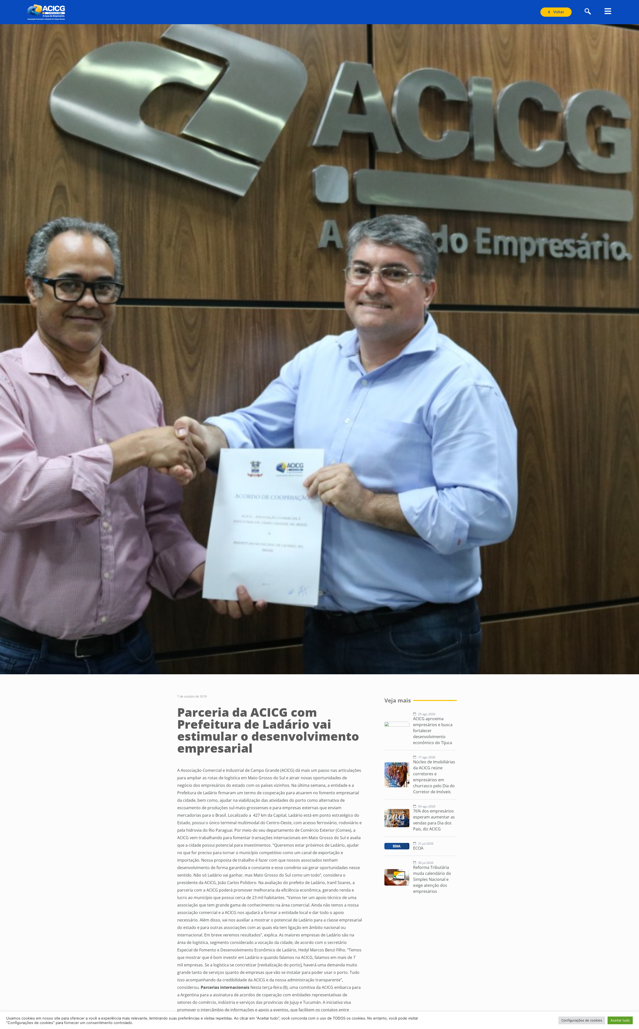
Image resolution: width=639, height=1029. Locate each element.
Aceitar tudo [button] (620, 1020)
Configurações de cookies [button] (581, 1020)
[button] (588, 12)
